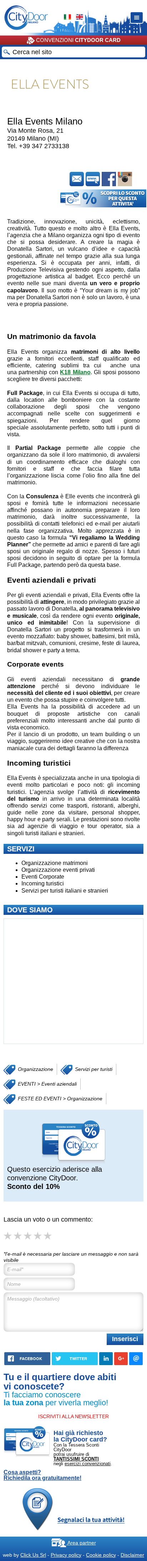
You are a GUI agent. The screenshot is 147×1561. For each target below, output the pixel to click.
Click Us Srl (33, 1555)
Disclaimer (132, 1555)
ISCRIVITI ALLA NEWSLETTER (73, 1416)
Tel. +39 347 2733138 (38, 146)
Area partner (81, 1543)
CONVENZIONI (78, 40)
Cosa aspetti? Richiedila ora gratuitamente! (42, 1475)
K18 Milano (75, 372)
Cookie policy (101, 1555)
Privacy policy (66, 1555)
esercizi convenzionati (88, 1463)
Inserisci (125, 1339)
